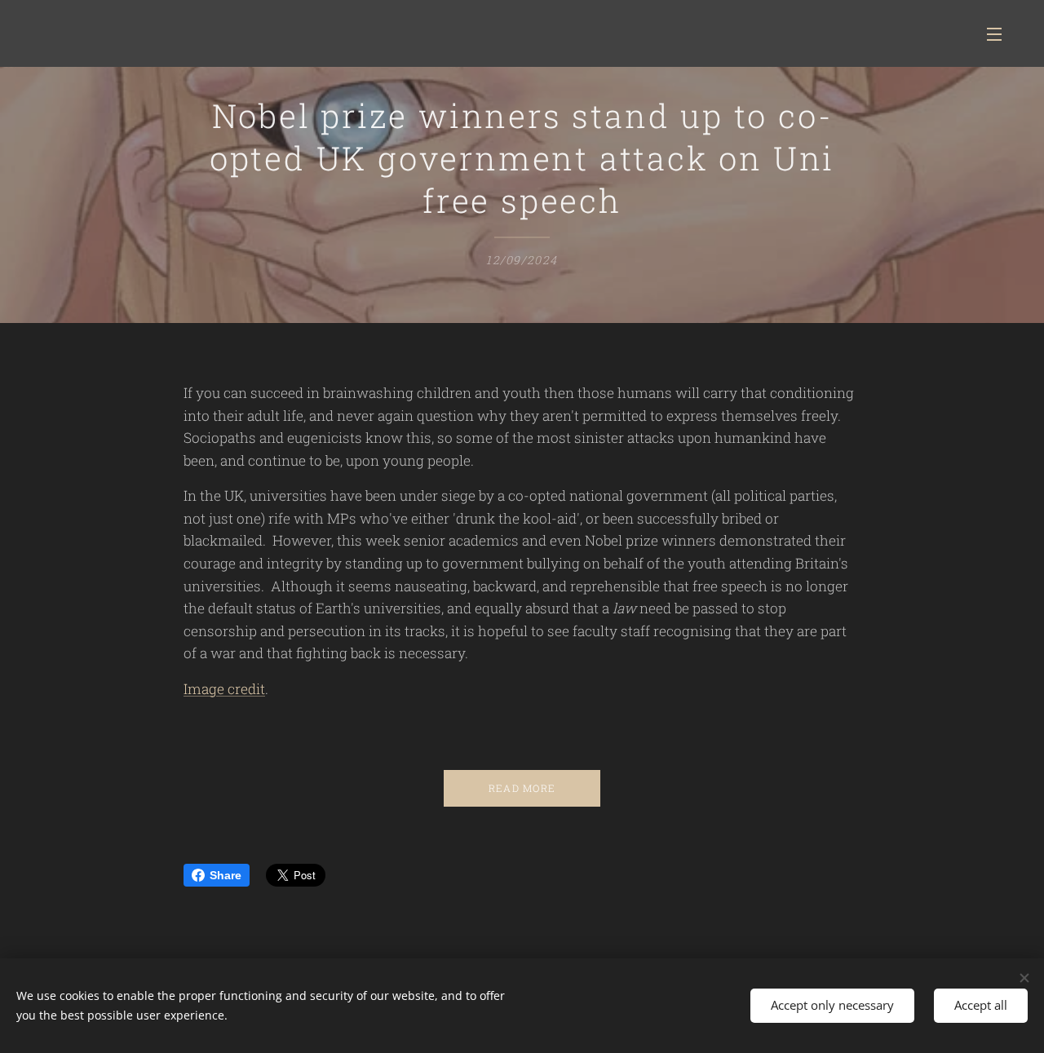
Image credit (224, 688)
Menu (999, 33)
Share (225, 875)
